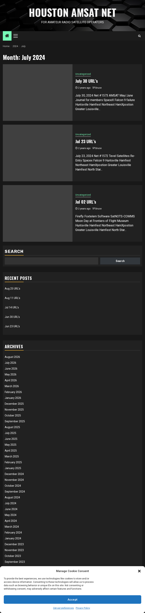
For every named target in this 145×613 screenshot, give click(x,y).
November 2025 (14, 409)
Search (14, 251)
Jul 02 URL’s (85, 202)
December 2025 (14, 403)
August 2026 (12, 356)
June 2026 (11, 368)
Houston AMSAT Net (72, 12)
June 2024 (11, 509)
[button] (139, 571)
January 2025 (13, 468)
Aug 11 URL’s (12, 298)
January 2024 (13, 538)
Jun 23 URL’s (12, 326)
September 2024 (15, 491)
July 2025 (10, 433)
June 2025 (11, 438)
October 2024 (13, 485)
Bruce (98, 87)
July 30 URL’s (86, 81)
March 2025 (12, 456)
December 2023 (14, 544)
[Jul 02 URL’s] (37, 213)
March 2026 (12, 386)
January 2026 (13, 397)
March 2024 (12, 526)
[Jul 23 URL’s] (37, 153)
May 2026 (10, 374)
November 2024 (14, 479)
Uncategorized (83, 74)
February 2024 (13, 532)
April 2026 (11, 380)
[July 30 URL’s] (37, 92)
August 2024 (12, 497)
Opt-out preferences (63, 608)
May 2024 (10, 514)
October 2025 (13, 415)
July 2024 (10, 503)
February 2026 (13, 392)
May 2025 (10, 444)
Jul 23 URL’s (85, 141)
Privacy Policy (83, 608)
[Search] (139, 36)
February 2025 (13, 462)
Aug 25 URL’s (12, 288)
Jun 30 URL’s (12, 316)
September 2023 (15, 561)
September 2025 (15, 421)
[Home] (7, 36)
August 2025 (12, 427)
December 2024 (14, 474)
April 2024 (11, 520)
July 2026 (10, 362)
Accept (73, 599)
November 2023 (14, 550)
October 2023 (13, 555)
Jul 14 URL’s (12, 307)
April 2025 (11, 450)
